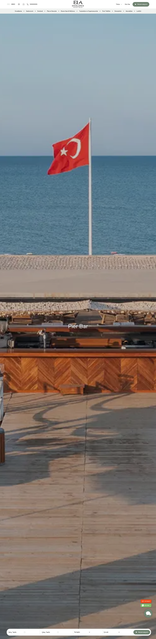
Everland (40, 11)
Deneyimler (118, 11)
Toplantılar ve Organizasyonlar (88, 11)
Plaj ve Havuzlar (52, 11)
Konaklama (18, 11)
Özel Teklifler (106, 11)
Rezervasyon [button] (142, 4)
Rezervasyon (143, 632)
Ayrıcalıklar (129, 11)
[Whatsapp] (24, 4)
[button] (11, 4)
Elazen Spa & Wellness (68, 11)
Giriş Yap (127, 4)
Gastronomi (29, 11)
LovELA (139, 11)
